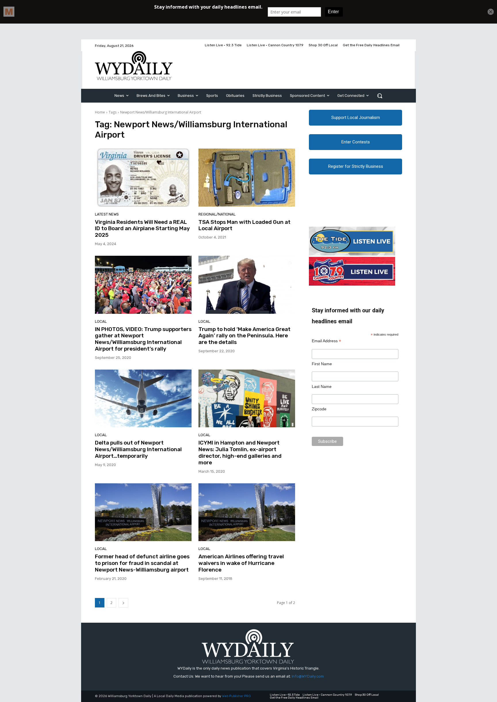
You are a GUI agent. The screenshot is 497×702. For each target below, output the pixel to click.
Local (101, 321)
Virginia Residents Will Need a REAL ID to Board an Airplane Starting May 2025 (142, 229)
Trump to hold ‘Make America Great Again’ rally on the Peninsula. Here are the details (244, 336)
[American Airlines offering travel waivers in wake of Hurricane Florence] (246, 512)
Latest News (107, 214)
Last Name (322, 386)
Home (100, 112)
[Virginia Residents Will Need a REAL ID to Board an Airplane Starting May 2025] (143, 178)
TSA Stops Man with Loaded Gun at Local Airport (244, 225)
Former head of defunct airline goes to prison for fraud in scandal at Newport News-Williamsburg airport (142, 563)
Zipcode (319, 409)
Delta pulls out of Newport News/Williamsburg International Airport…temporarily (138, 449)
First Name (322, 363)
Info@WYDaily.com (308, 676)
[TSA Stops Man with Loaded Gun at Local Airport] (246, 178)
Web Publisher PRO (236, 696)
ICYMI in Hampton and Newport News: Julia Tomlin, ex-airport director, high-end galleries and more (240, 452)
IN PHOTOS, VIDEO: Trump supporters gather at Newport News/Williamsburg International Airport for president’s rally (143, 339)
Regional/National (217, 214)
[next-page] (123, 602)
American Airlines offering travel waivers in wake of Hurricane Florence (241, 563)
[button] (380, 96)
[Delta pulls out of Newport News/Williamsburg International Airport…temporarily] (143, 399)
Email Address (326, 341)
